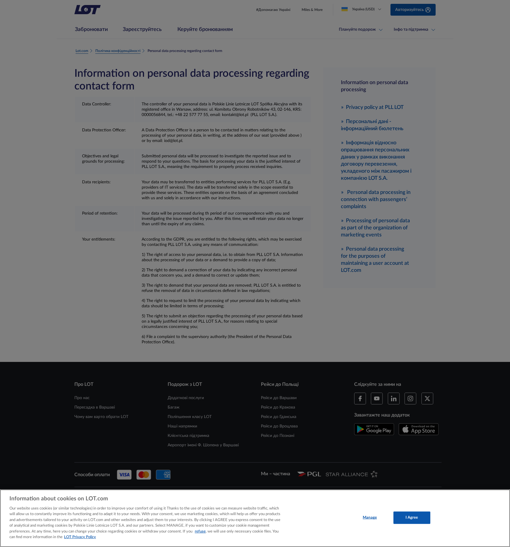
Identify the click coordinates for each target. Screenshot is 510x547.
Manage (370, 518)
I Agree (412, 518)
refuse (200, 531)
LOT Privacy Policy (80, 537)
